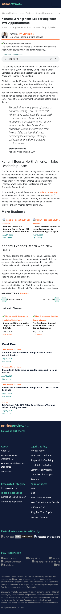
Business (30, 13)
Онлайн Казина (39, 516)
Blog (32, 492)
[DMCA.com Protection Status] (24, 536)
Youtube (22, 437)
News (21, 13)
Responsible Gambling (41, 460)
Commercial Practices (41, 469)
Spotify (41, 437)
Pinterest (16, 437)
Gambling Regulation (11, 501)
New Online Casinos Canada (44, 502)
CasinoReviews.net (12, 531)
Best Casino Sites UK (40, 497)
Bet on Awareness (10, 487)
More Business (13, 211)
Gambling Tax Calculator (13, 496)
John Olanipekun (25, 33)
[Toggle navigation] (55, 4)
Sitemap (34, 479)
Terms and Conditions (41, 455)
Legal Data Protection (41, 464)
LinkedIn (9, 437)
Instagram (35, 437)
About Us (6, 450)
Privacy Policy (37, 450)
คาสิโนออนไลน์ (37, 507)
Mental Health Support (42, 474)
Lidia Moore (7, 238)
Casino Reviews (9, 13)
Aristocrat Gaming (49, 192)
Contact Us (6, 471)
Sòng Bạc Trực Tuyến (41, 512)
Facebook (29, 437)
